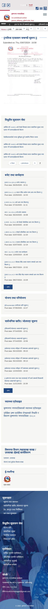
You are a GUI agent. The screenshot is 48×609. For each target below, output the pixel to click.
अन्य (8, 287)
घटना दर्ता (7, 527)
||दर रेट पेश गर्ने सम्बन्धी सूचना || (21, 24)
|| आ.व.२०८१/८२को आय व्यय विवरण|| (17, 202)
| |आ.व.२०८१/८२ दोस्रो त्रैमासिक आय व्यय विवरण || (21, 232)
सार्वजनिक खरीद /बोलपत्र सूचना (16, 506)
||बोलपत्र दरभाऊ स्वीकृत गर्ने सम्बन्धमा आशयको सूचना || (22, 368)
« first (12, 163)
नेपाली (30, 5)
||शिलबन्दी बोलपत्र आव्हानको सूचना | (16, 338)
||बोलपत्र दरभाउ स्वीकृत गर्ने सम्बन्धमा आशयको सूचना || (22, 348)
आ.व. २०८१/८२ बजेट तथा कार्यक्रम (16, 252)
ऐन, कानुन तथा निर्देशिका (13, 509)
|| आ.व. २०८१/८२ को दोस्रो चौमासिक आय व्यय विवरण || (22, 222)
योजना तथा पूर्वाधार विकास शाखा (13, 462)
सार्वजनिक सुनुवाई (10, 561)
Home (3, 29)
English (23, 5)
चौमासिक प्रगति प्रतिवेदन (13, 557)
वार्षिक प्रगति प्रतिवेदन (12, 553)
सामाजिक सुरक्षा (9, 531)
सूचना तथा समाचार (11, 502)
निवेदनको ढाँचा (9, 539)
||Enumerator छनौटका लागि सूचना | (17, 305)
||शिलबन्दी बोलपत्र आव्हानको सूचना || (16, 328)
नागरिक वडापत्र (10, 535)
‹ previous (24, 163)
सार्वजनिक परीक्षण (10, 564)
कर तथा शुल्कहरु (10, 513)
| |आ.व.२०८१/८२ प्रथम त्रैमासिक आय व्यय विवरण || (21, 242)
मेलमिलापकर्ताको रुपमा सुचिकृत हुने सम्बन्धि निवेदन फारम (21, 137)
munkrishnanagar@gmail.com (18, 591)
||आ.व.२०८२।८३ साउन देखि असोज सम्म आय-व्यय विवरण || (23, 192)
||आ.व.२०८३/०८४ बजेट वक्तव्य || (15, 182)
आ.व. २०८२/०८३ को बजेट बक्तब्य (15, 212)
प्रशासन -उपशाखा (9, 458)
